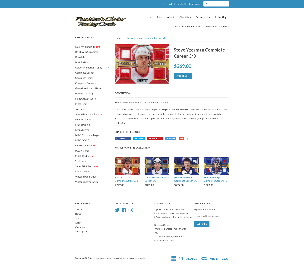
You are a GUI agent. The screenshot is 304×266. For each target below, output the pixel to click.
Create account (192, 4)
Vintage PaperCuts (85, 176)
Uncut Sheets (82, 171)
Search (78, 209)
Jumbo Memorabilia (88, 114)
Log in (180, 4)
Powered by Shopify (135, 258)
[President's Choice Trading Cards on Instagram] (130, 209)
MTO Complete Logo (87, 134)
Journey (79, 108)
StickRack (80, 160)
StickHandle (84, 155)
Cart (169, 4)
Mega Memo (82, 129)
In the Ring (220, 17)
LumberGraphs (83, 119)
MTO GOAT (82, 140)
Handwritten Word (85, 98)
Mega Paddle (82, 124)
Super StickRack (86, 166)
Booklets (80, 56)
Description (122, 93)
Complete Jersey (84, 77)
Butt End (82, 62)
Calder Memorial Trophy (88, 67)
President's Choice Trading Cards (109, 258)
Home (148, 17)
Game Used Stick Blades (187, 26)
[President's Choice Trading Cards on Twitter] (117, 209)
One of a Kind (85, 145)
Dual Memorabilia (87, 46)
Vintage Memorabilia (86, 181)
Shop (159, 17)
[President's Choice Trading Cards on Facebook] (124, 209)
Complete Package (85, 82)
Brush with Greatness (217, 26)
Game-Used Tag (84, 93)
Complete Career (84, 72)
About (170, 17)
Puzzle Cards (82, 150)
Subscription (203, 17)
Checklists (185, 17)
